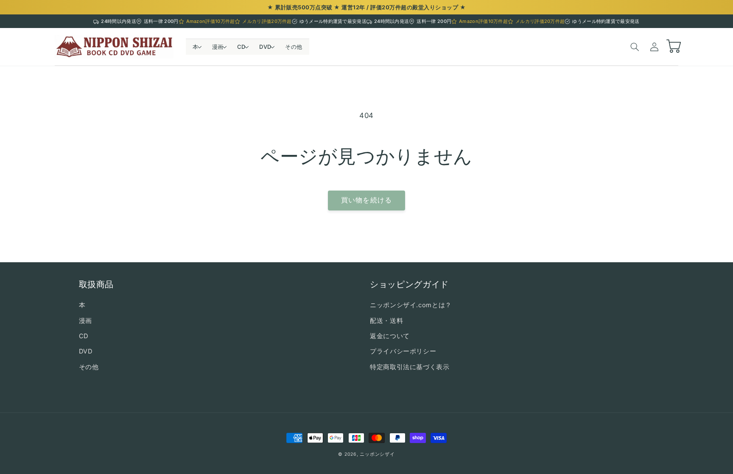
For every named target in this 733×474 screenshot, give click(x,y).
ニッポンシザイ (377, 454)
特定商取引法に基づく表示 (410, 367)
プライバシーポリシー (403, 351)
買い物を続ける (366, 200)
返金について (390, 336)
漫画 (85, 321)
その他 (89, 367)
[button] (195, 47)
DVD (86, 351)
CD (84, 336)
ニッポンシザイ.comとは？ (411, 305)
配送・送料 (386, 321)
